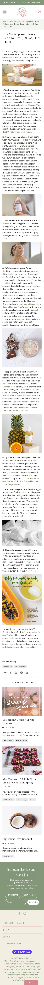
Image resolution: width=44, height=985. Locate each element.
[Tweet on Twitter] (16, 672)
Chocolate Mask (27, 401)
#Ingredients (8, 856)
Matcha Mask (8, 395)
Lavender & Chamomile (29, 304)
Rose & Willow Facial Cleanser (22, 105)
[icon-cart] (39, 12)
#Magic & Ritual (21, 740)
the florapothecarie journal (21, 22)
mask (33, 374)
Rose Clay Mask (20, 407)
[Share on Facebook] (10, 672)
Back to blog (11, 661)
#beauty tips (8, 666)
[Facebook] (19, 913)
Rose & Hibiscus (9, 307)
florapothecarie (26, 958)
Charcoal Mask (8, 386)
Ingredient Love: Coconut (17, 838)
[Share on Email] (27, 672)
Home (5, 22)
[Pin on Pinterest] (21, 672)
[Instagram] (24, 913)
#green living (8, 740)
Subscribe (33, 902)
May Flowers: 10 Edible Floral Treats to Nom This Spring (19, 781)
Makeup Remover (25, 149)
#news (32, 800)
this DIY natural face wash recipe (16, 132)
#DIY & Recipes (20, 666)
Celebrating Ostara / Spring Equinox (18, 721)
